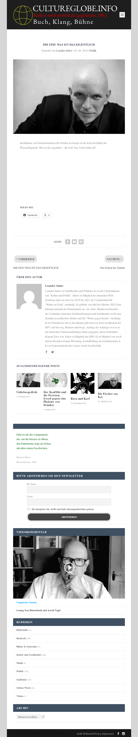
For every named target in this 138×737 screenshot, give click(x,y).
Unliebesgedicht (27, 392)
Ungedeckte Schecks (26, 602)
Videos (19, 696)
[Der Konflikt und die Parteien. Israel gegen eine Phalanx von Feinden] (55, 380)
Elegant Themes (34, 733)
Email (30, 496)
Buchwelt (21, 638)
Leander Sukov (64, 50)
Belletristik (22, 630)
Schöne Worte (23, 688)
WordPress (61, 733)
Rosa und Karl (80, 398)
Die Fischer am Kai (108, 395)
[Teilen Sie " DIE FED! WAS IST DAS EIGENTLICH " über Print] (81, 241)
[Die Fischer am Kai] (110, 381)
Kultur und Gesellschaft (28, 654)
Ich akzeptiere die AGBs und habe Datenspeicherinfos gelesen (63, 509)
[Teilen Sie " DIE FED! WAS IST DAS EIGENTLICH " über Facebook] (67, 241)
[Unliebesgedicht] (28, 380)
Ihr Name (31, 484)
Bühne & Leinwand (26, 646)
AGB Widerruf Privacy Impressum (95, 733)
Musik (19, 663)
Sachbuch (21, 679)
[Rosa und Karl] (82, 383)
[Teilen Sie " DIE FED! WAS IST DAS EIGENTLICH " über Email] (74, 241)
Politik (93, 50)
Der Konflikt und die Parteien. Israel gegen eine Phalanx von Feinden (55, 398)
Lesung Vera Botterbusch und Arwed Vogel (38, 610)
